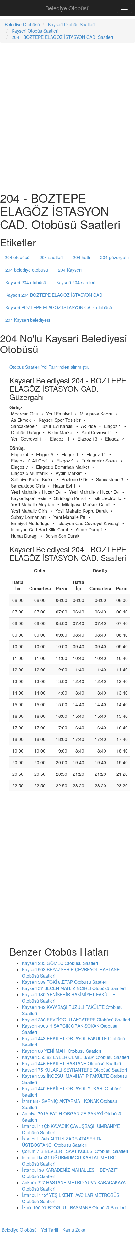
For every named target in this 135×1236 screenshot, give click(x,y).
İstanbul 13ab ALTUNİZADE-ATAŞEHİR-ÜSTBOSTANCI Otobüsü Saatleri (61, 1141)
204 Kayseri (70, 270)
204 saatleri (51, 257)
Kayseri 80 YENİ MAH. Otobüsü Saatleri (61, 1051)
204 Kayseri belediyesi (27, 320)
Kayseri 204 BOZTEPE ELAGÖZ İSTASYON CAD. (54, 295)
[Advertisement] (67, 116)
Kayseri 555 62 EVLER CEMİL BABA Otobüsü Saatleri (75, 1057)
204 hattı (81, 257)
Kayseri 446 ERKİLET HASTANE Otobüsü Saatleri (71, 1063)
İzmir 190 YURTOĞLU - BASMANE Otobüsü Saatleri (74, 1207)
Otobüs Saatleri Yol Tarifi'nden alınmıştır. (49, 367)
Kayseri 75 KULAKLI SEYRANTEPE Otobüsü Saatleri (74, 1070)
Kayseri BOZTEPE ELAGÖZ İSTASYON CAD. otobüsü (58, 307)
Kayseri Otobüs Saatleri (71, 24)
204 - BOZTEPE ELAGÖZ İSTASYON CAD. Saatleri (62, 37)
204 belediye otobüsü (26, 270)
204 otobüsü (17, 257)
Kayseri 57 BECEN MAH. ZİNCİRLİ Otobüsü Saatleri (74, 988)
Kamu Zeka (73, 1230)
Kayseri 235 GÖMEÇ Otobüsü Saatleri (60, 963)
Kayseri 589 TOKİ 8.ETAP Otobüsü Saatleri (64, 982)
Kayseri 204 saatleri (75, 282)
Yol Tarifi (49, 1230)
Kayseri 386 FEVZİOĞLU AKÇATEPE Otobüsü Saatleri (76, 1019)
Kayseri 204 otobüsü (25, 282)
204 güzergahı (114, 257)
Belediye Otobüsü (67, 8)
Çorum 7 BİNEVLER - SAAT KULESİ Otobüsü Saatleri (75, 1151)
